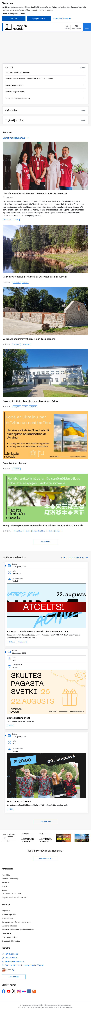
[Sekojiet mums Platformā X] (14, 991)
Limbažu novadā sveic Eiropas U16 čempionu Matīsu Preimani (35, 193)
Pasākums (21, 642)
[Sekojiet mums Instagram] (19, 991)
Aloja (25, 407)
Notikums (12, 642)
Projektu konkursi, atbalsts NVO (14, 897)
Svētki (11, 725)
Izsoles (4, 890)
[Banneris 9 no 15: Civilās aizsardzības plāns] (63, 837)
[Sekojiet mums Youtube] (8, 991)
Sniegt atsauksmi (45, 858)
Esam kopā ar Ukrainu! (14, 463)
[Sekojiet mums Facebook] (3, 991)
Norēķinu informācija (10, 879)
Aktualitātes (18, 531)
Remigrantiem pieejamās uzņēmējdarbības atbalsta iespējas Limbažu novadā (43, 525)
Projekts (17, 407)
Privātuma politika (9, 914)
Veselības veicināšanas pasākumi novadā (18, 929)
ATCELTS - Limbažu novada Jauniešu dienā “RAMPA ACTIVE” (38, 631)
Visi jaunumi (45, 541)
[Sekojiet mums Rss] (34, 991)
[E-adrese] (6, 970)
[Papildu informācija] (13, 970)
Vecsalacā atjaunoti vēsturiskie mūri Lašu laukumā (29, 339)
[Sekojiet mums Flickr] (24, 991)
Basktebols (7, 220)
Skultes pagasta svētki (18, 717)
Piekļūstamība (7, 918)
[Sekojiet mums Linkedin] (29, 991)
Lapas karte (6, 933)
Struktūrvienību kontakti (11, 894)
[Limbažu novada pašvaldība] (16, 27)
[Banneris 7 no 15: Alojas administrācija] (27, 837)
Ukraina (16, 469)
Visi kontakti (13, 977)
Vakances (5, 882)
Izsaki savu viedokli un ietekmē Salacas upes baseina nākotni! (35, 276)
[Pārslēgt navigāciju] (87, 27)
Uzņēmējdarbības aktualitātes (35, 531)
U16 (17, 220)
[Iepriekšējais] (4, 837)
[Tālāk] (86, 837)
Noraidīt (14, 18)
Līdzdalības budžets (9, 937)
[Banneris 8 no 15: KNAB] (45, 837)
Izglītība (33, 407)
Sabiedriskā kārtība (9, 926)
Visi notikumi (46, 821)
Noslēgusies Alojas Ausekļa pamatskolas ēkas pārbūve (31, 401)
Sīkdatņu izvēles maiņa (11, 941)
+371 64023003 (11, 954)
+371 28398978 (11, 958)
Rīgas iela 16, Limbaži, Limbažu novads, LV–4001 (24, 965)
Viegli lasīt (5, 911)
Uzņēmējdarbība (54, 531)
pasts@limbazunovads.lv (14, 961)
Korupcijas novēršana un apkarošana (17, 922)
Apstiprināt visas (38, 18)
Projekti (16, 282)
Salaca (25, 282)
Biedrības (26, 344)
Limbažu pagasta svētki (19, 801)
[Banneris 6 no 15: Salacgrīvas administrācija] (9, 837)
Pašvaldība (6, 875)
